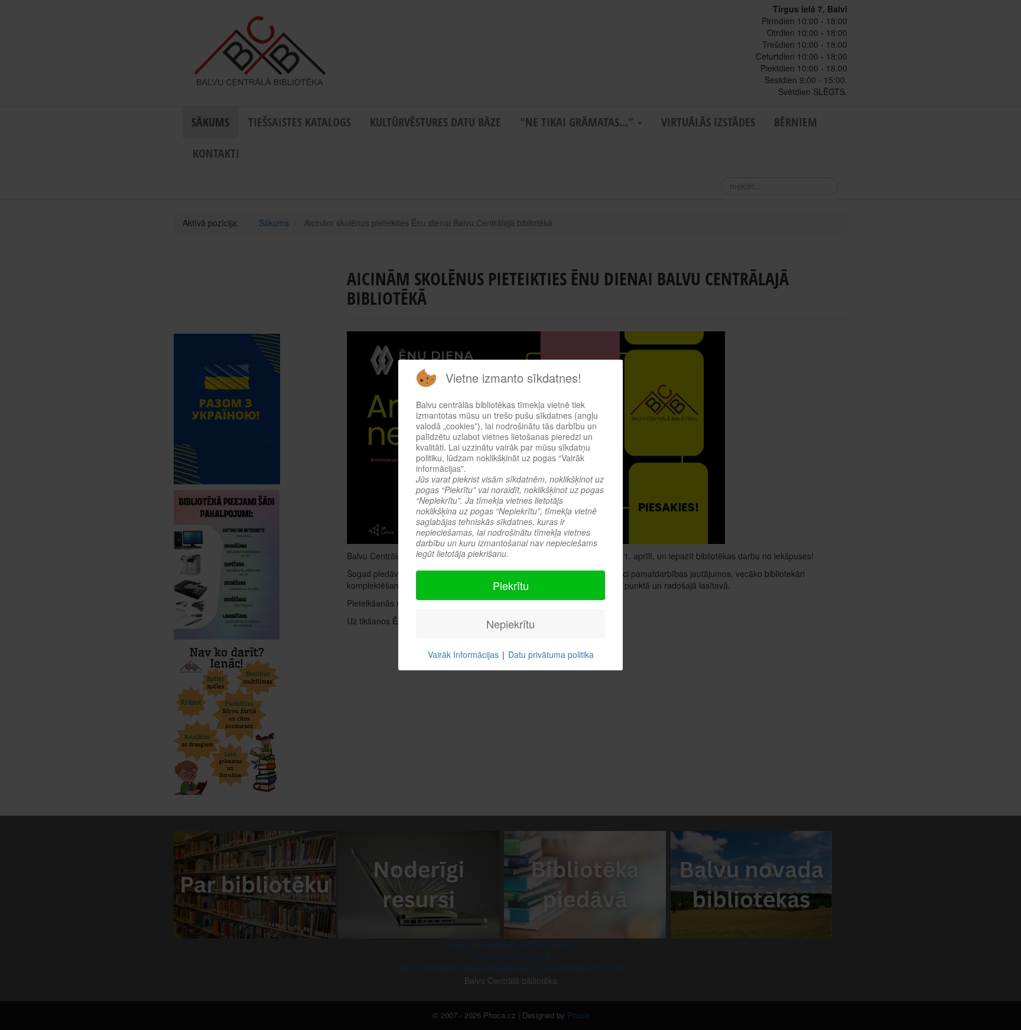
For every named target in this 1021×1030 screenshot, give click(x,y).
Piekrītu (511, 585)
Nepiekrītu (510, 623)
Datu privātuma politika (551, 654)
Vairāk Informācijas (463, 654)
